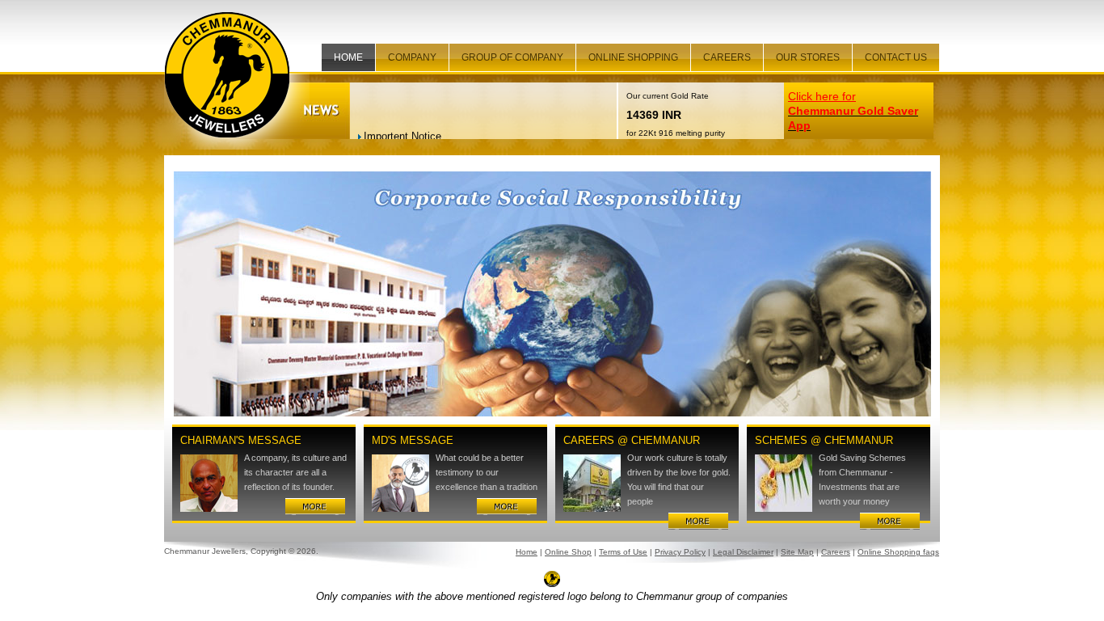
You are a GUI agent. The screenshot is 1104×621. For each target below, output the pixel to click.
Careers (727, 57)
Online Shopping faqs (898, 551)
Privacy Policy (680, 551)
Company (412, 57)
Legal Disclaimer (743, 551)
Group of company (512, 57)
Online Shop (568, 551)
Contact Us (896, 57)
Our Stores (808, 57)
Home (348, 57)
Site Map (797, 551)
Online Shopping (633, 57)
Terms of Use (623, 551)
